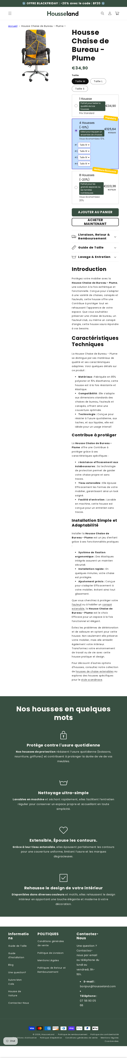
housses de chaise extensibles (94, 671)
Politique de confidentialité (104, 1034)
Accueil (12, 26)
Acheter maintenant (95, 222)
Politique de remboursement (72, 1034)
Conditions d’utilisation (24, 1037)
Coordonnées (112, 1041)
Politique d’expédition (51, 1037)
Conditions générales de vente (51, 943)
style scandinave (91, 679)
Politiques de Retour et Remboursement (52, 970)
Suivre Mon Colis (15, 982)
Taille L (98, 81)
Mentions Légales (48, 960)
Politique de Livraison (51, 953)
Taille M (80, 81)
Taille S (80, 88)
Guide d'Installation (16, 955)
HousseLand (48, 1034)
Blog (10, 964)
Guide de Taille (17, 946)
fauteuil (77, 604)
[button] (10, 13)
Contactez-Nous (18, 1003)
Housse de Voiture (14, 993)
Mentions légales (110, 1037)
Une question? (17, 972)
